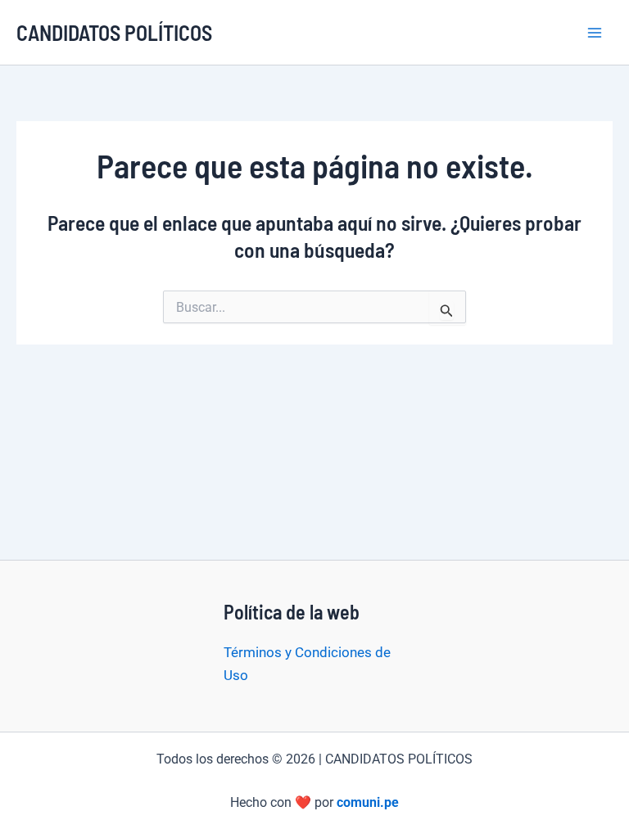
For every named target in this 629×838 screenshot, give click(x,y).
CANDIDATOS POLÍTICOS (114, 32)
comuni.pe (368, 802)
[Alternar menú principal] (595, 33)
